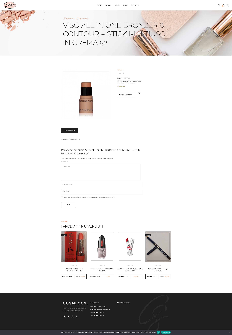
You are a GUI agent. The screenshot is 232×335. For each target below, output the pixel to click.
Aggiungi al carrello (126, 94)
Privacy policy (166, 332)
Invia (68, 204)
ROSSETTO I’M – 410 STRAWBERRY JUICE (74, 270)
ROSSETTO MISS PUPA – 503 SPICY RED (130, 270)
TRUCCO (139, 81)
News (117, 5)
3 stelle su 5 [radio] (64, 161)
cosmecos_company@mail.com (100, 310)
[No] (230, 332)
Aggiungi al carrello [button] (68, 276)
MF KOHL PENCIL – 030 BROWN (158, 270)
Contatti (135, 5)
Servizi (108, 5)
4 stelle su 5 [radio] (65, 161)
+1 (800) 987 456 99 (97, 316)
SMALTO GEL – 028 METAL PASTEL (102, 270)
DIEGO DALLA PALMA (129, 83)
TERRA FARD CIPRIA (130, 81)
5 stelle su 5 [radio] (67, 161)
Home (99, 5)
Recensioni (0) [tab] (70, 130)
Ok (158, 332)
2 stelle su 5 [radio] (63, 161)
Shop (125, 5)
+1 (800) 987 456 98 (97, 313)
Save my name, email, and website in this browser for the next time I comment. (89, 197)
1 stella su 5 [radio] (61, 161)
